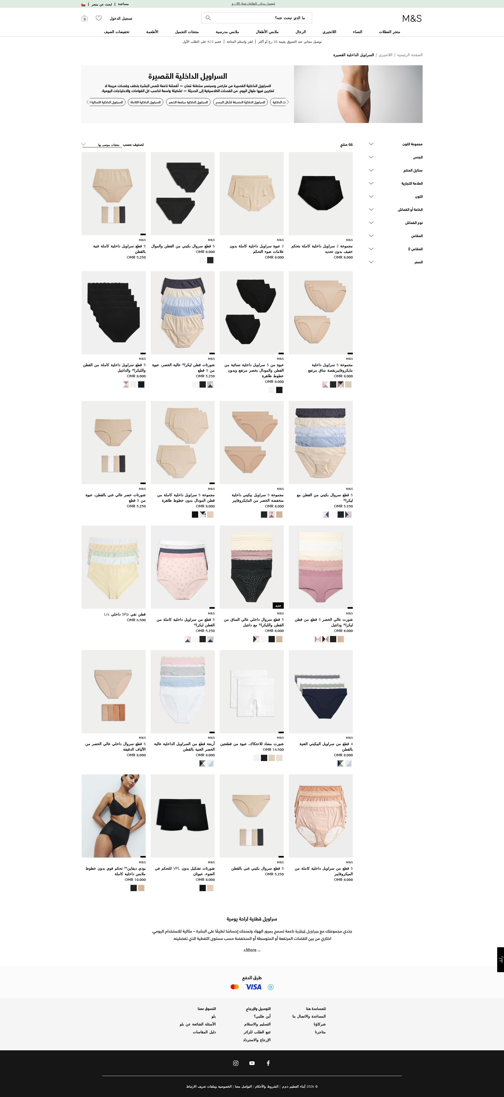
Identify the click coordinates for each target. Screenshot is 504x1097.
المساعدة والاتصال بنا (309, 1016)
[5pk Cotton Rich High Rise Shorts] (114, 442)
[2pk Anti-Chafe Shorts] (252, 691)
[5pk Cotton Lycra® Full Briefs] (183, 566)
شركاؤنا (320, 1024)
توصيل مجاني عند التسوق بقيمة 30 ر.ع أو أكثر (290, 42)
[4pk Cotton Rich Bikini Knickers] (321, 691)
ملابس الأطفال (267, 31)
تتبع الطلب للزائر (257, 1032)
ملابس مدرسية (227, 31)
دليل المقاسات (204, 1032)
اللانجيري (329, 31)
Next (288, 102)
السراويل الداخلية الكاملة (145, 102)
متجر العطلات (389, 31)
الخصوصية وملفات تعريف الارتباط (209, 1086)
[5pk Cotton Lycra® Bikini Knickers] (321, 442)
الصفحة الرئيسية (410, 54)
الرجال (301, 31)
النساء (357, 31)
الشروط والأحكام (266, 1086)
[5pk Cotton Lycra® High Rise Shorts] (183, 312)
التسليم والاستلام (257, 1024)
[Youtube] (252, 1064)
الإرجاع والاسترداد (257, 1039)
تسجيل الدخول (121, 18)
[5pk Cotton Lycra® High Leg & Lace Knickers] (252, 566)
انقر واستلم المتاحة (240, 42)
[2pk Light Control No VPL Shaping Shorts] (183, 815)
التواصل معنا (243, 1086)
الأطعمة (152, 31)
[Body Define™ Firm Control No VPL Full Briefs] (114, 815)
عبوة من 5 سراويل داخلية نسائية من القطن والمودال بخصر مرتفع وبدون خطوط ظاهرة (254, 370)
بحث (208, 18)
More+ (249, 949)
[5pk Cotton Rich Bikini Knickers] (252, 815)
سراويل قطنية (307, 930)
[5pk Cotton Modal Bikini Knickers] (183, 193)
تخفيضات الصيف (116, 31)
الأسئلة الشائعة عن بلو (198, 1024)
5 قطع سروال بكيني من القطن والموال (183, 246)
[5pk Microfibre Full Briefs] (321, 815)
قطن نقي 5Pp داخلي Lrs (125, 614)
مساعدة (123, 4)
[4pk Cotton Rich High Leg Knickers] (183, 691)
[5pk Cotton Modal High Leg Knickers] (252, 312)
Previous (87, 102)
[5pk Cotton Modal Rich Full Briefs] (183, 442)
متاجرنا (320, 1032)
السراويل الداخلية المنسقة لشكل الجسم (240, 102)
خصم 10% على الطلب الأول (202, 42)
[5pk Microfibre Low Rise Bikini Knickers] (252, 442)
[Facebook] (268, 1064)
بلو (214, 1016)
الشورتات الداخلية (283, 102)
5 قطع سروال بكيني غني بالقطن (257, 868)
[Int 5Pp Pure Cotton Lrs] (114, 566)
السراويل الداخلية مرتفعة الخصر (188, 102)
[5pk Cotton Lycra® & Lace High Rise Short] (321, 566)
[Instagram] (236, 1064)
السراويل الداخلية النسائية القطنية (102, 102)
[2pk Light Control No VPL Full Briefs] (321, 193)
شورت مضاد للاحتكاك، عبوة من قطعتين (252, 743)
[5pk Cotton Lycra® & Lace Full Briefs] (114, 312)
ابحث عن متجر (102, 4)
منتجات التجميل (187, 31)
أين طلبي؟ (262, 1016)
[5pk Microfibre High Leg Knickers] (321, 312)
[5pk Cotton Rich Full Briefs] (114, 193)
